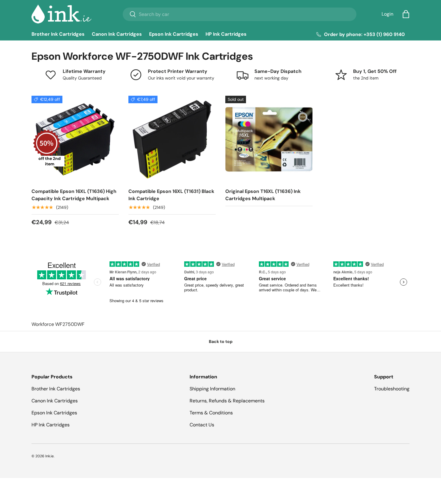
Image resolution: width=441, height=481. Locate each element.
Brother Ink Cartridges (58, 34)
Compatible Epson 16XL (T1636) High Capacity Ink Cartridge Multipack (74, 195)
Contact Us (202, 425)
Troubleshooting (392, 389)
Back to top (220, 341)
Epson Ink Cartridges (173, 34)
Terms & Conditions (211, 413)
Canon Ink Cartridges (117, 34)
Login (387, 14)
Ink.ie (49, 456)
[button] (405, 14)
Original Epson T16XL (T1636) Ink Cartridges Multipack (263, 195)
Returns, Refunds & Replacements (227, 401)
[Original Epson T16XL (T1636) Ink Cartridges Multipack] (269, 139)
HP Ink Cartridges (226, 34)
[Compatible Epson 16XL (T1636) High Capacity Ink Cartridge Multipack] (75, 139)
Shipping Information (212, 389)
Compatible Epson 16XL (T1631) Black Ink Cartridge (171, 195)
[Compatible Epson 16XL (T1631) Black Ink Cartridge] (172, 139)
